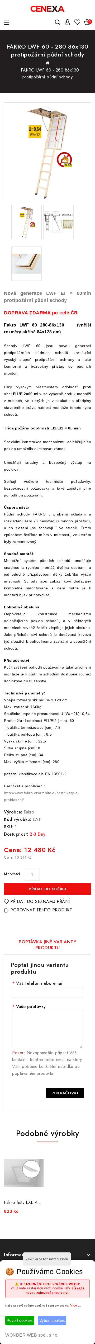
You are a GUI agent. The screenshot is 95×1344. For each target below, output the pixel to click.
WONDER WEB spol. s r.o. (32, 1335)
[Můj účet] (67, 22)
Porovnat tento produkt (41, 910)
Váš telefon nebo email (40, 983)
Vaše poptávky (31, 1007)
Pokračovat (65, 1093)
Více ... (75, 1305)
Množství (12, 874)
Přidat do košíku (47, 889)
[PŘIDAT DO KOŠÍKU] (36, 1189)
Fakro (29, 812)
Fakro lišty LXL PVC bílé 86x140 (37, 1202)
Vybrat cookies (52, 1320)
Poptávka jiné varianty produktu (47, 945)
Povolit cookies (20, 1320)
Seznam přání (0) (77, 22)
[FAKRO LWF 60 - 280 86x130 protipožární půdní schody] (47, 151)
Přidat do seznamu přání (40, 901)
